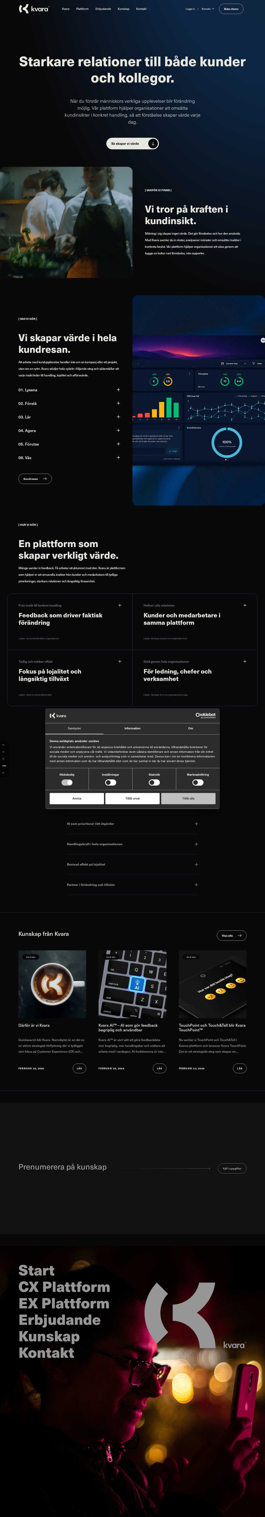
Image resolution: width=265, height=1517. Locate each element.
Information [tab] (132, 728)
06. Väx (24, 457)
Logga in (190, 8)
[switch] (110, 782)
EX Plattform (64, 1302)
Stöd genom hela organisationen (166, 661)
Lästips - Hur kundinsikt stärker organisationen (39, 638)
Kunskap (123, 9)
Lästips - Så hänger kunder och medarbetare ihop (165, 638)
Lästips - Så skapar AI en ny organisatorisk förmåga (166, 695)
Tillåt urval (133, 798)
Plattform (82, 9)
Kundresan (30, 479)
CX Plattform (64, 1286)
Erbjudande (103, 9)
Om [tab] (190, 728)
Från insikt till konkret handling (40, 605)
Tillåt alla (188, 798)
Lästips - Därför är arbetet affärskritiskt (35, 695)
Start (36, 1269)
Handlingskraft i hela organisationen (94, 844)
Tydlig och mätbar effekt (36, 661)
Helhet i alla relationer (159, 605)
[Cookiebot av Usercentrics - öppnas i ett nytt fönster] (199, 715)
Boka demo (231, 9)
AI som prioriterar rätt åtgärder (90, 823)
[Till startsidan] (34, 8)
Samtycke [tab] (74, 728)
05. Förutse (28, 444)
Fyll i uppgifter (232, 1168)
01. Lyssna (27, 389)
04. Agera (27, 430)
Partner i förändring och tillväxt (91, 884)
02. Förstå (27, 403)
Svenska (206, 8)
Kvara (65, 9)
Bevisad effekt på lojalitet (86, 864)
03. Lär (24, 417)
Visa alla (227, 935)
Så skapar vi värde (125, 143)
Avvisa (76, 798)
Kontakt (141, 9)
